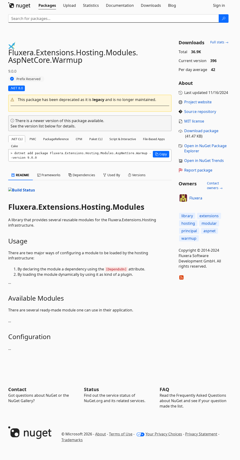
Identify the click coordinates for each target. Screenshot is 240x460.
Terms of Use (120, 434)
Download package (201, 130)
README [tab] (22, 175)
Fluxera (195, 198)
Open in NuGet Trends (204, 160)
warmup (188, 238)
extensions (209, 215)
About (100, 434)
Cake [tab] (14, 146)
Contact (17, 389)
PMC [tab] (33, 139)
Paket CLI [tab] (95, 139)
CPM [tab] (79, 139)
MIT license (194, 121)
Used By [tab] (113, 175)
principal (189, 230)
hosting (188, 223)
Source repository (200, 111)
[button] (90, 99)
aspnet (209, 230)
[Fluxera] (183, 198)
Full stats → (219, 42)
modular (209, 223)
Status (91, 389)
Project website (198, 102)
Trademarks (72, 439)
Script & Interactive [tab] (122, 139)
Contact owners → (215, 185)
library (187, 215)
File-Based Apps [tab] (154, 139)
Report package (198, 170)
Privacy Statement (201, 434)
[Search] (224, 18)
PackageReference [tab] (56, 139)
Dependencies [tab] (83, 175)
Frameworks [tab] (50, 175)
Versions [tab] (138, 175)
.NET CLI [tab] (16, 139)
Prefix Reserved (28, 79)
